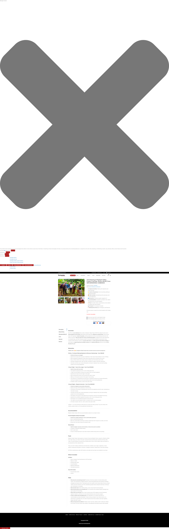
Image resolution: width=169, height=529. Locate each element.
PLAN (77, 275)
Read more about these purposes (16, 262)
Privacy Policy (13, 268)
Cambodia (95, 285)
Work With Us (91, 514)
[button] (84, 125)
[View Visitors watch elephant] (68, 300)
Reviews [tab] (60, 341)
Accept (3, 265)
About (66, 514)
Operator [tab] (60, 339)
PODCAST (103, 275)
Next (84, 300)
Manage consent (5, 528)
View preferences (17, 265)
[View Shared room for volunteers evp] (81, 300)
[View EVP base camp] (75, 300)
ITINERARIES (98, 275)
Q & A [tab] (60, 336)
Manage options (13, 257)
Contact (85, 514)
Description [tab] (61, 329)
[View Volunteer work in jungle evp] (61, 300)
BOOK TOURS (72, 275)
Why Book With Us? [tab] (63, 334)
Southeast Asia (94, 272)
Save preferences (28, 265)
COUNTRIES (83, 275)
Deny (9, 265)
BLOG (93, 275)
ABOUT (88, 275)
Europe (104, 272)
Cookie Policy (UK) (99, 514)
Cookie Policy (12, 266)
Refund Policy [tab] (61, 331)
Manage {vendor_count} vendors (16, 260)
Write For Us (72, 514)
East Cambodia (92, 286)
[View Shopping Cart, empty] (108, 275)
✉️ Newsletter (108, 272)
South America (99, 272)
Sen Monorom (98, 286)
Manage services (13, 259)
